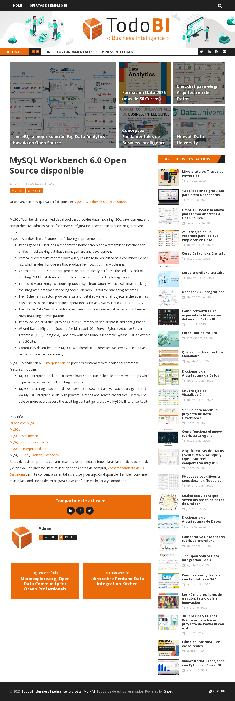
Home (18, 5)
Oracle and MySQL (23, 423)
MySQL (15, 429)
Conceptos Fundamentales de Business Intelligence (90, 52)
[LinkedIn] (209, 51)
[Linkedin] (71, 510)
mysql (17, 191)
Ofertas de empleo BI (48, 5)
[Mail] (224, 51)
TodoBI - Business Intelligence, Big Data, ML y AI (58, 691)
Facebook (51, 455)
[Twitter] (201, 51)
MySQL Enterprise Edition (28, 448)
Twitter (36, 455)
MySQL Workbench (24, 436)
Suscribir (218, 691)
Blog (24, 455)
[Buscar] (220, 5)
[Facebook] (80, 510)
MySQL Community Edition (30, 442)
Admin (17, 184)
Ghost (168, 691)
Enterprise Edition (57, 363)
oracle (34, 191)
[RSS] (217, 51)
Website (50, 537)
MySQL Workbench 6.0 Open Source (101, 201)
